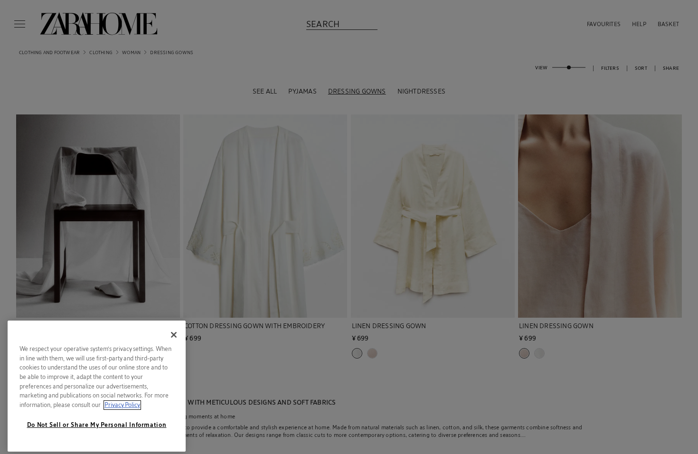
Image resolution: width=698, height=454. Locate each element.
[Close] (173, 332)
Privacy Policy (122, 402)
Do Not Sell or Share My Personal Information (97, 422)
